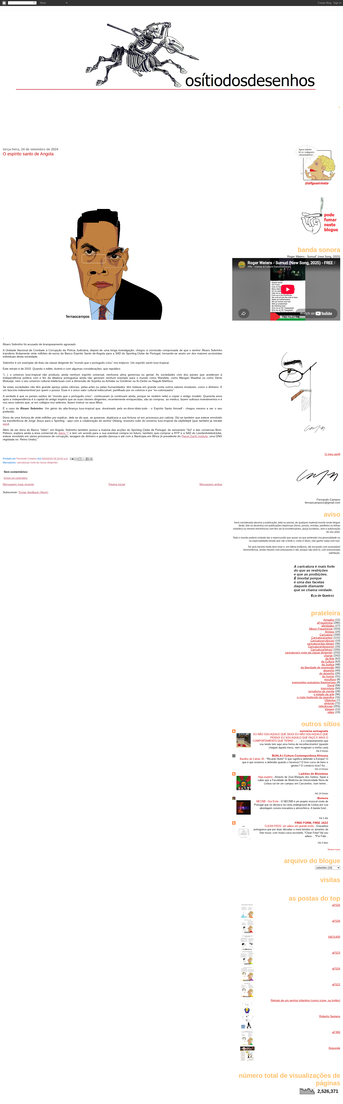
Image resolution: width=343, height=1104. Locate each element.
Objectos (330, 700)
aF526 (336, 920)
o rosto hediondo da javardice (315, 697)
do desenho (326, 673)
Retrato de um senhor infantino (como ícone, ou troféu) (305, 1000)
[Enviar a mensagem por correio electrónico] (71, 458)
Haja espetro (265, 776)
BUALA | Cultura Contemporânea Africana (300, 755)
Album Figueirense (321, 628)
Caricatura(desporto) (321, 646)
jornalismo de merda (321, 691)
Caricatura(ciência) (322, 640)
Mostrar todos (334, 849)
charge (328, 655)
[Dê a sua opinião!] (80, 459)
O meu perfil (332, 454)
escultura (330, 679)
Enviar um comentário (15, 478)
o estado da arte (324, 694)
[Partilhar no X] (84, 459)
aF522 (336, 984)
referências (326, 706)
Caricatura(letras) (322, 649)
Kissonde (334, 1048)
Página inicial (117, 484)
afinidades (327, 625)
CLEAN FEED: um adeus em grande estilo (290, 826)
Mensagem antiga (210, 484)
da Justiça (328, 664)
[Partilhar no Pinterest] (91, 459)
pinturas (329, 703)
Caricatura (326, 634)
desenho (328, 670)
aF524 (336, 968)
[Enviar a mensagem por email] (76, 459)
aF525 (336, 905)
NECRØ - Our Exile (267, 801)
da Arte (329, 658)
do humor (328, 676)
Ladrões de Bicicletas (313, 773)
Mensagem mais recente (18, 484)
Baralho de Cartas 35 (252, 758)
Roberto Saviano (329, 1016)
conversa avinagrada (314, 731)
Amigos (329, 631)
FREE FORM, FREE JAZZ (311, 822)
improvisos (327, 688)
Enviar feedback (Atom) (33, 492)
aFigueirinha (325, 622)
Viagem (329, 709)
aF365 (336, 1032)
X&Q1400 (334, 936)
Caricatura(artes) (322, 637)
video (331, 712)
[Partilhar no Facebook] (87, 459)
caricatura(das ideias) (320, 643)
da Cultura (327, 661)
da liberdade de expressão (317, 667)
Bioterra (322, 798)
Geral (330, 685)
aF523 (336, 952)
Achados (328, 619)
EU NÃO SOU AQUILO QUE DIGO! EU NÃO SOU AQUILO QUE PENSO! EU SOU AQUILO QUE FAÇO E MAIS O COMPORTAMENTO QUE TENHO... (290, 737)
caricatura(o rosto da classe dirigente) (37, 462)
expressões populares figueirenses (314, 682)
